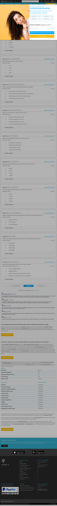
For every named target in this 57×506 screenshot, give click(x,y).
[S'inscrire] (52, 28)
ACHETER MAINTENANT (42, 36)
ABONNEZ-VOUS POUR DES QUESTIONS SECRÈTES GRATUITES (42, 32)
